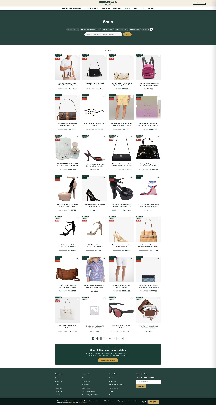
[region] (108, 29)
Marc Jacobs (58, 388)
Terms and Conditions (88, 391)
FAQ (83, 378)
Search (127, 34)
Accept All (153, 402)
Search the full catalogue (108, 360)
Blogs (110, 395)
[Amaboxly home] (108, 3)
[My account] (208, 3)
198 (118, 338)
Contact (111, 391)
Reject (144, 402)
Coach (57, 384)
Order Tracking (86, 388)
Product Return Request (116, 384)
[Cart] (212, 3)
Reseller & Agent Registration (90, 395)
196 (110, 338)
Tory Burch (58, 395)
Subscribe (141, 386)
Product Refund (113, 388)
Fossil (56, 378)
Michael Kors (58, 381)
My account (112, 381)
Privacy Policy (86, 384)
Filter (109, 50)
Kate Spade (58, 391)
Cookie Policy (86, 381)
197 (114, 338)
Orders (111, 378)
